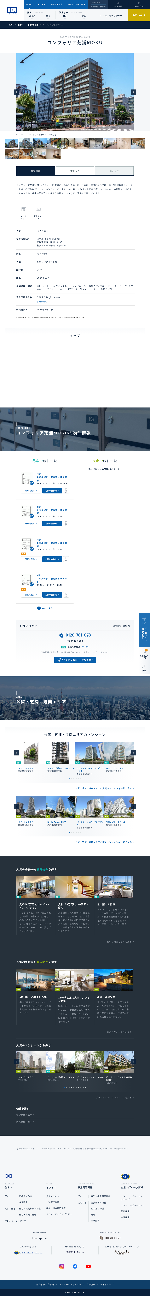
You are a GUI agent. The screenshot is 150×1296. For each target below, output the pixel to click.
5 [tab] (78, 778)
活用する (63, 12)
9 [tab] (83, 1087)
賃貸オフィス (52, 1196)
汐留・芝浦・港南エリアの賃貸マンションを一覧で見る (103, 788)
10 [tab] (85, 1087)
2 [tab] (71, 778)
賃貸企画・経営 (98, 1202)
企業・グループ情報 (76, 5)
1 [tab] (69, 778)
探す (29, 12)
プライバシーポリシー (70, 1284)
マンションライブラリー (110, 15)
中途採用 (125, 1217)
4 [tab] (76, 778)
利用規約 (91, 1284)
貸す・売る (10, 1208)
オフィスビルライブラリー (59, 1214)
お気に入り (139, 6)
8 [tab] (80, 1087)
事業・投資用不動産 (56, 1208)
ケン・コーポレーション (133, 1205)
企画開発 (95, 1220)
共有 (144, 670)
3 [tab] (73, 778)
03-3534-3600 (75, 641)
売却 (93, 1214)
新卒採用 (125, 1211)
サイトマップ (107, 1284)
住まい (29, 5)
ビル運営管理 (52, 1202)
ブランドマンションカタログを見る (114, 1097)
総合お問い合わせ (45, 1284)
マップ (85, 647)
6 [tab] (80, 778)
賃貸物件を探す (24, 1115)
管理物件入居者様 (98, 7)
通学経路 (43, 302)
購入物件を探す (24, 1122)
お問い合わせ (139, 15)
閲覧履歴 (118, 6)
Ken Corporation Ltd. (12, 11)
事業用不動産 (57, 5)
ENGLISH (94, 3)
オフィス (41, 5)
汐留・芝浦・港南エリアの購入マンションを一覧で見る (103, 842)
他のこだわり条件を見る (119, 941)
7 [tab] (78, 1087)
